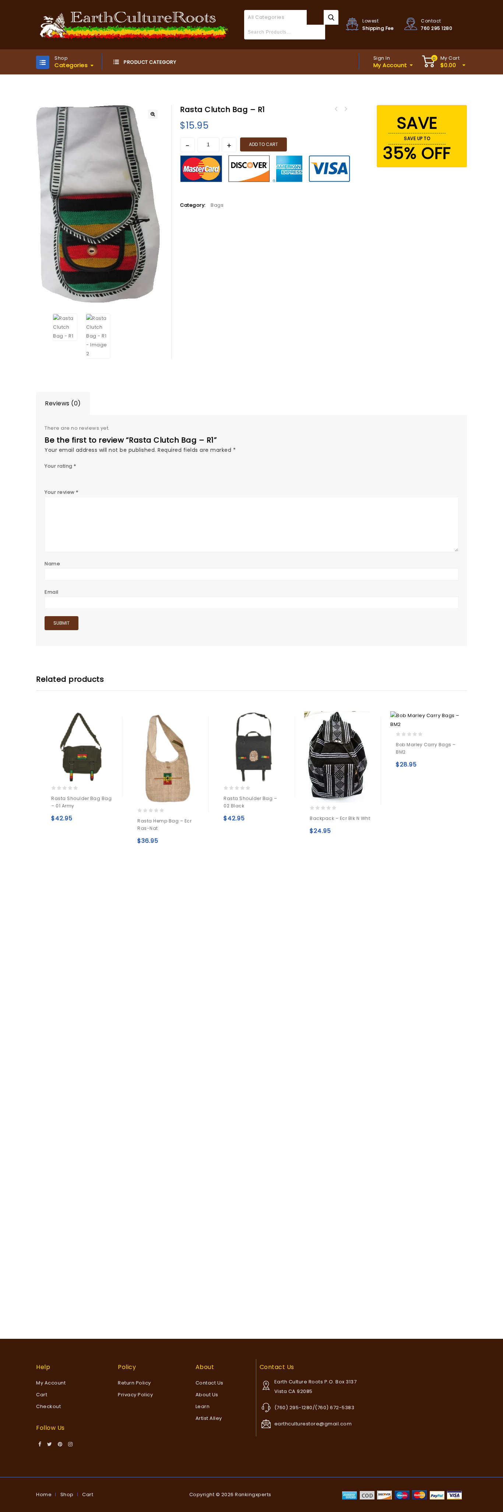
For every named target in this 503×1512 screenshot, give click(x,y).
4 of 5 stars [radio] (78, 474)
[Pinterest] (60, 1444)
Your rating (60, 465)
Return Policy (134, 1382)
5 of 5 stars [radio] (88, 474)
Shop (67, 1494)
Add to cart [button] (58, 821)
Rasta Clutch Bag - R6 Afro (345, 109)
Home (44, 1494)
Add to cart (263, 144)
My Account (51, 1382)
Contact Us (210, 1382)
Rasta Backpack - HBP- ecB (336, 109)
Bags (217, 205)
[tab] (63, 403)
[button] (153, 114)
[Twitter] (49, 1444)
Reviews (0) (63, 403)
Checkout (48, 1406)
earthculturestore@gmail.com (313, 1423)
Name (52, 563)
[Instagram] (70, 1444)
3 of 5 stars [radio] (68, 474)
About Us (207, 1394)
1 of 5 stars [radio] (48, 474)
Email (52, 592)
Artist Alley (209, 1418)
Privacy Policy (135, 1394)
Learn (203, 1406)
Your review (61, 492)
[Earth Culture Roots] (134, 24)
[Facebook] (40, 1444)
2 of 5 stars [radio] (58, 474)
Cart (41, 1394)
